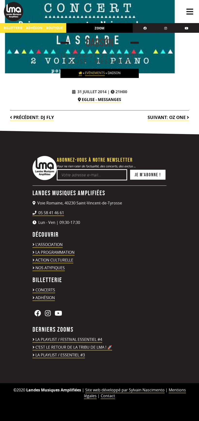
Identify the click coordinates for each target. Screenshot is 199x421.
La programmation (55, 252)
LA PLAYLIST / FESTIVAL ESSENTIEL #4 (68, 339)
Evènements (95, 73)
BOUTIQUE (54, 28)
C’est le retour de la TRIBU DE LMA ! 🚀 (73, 347)
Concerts (45, 290)
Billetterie (13, 28)
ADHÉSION (34, 28)
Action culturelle (54, 260)
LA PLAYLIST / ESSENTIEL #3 (60, 355)
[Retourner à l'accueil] (45, 178)
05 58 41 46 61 (50, 212)
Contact (108, 395)
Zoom (99, 28)
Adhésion (45, 297)
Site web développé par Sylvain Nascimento (125, 390)
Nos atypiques (50, 267)
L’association (49, 244)
